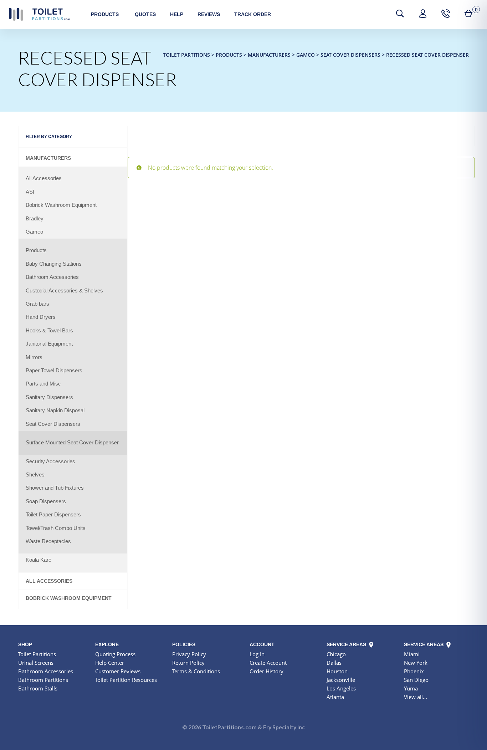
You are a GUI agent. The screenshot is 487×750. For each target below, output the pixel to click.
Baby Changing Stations (54, 264)
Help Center (109, 662)
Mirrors (34, 357)
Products (105, 14)
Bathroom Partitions (43, 679)
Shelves (35, 475)
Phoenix (414, 671)
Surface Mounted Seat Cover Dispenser (72, 442)
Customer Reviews (117, 671)
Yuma (411, 688)
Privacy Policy (189, 654)
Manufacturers (48, 158)
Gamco (34, 232)
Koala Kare (38, 560)
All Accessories (44, 178)
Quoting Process (115, 654)
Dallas (334, 662)
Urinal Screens (35, 662)
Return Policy (188, 662)
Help (176, 14)
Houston (337, 671)
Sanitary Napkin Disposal (55, 410)
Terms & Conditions (196, 671)
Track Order (252, 14)
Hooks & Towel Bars (49, 330)
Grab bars (37, 304)
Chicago (336, 654)
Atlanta (335, 696)
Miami (412, 654)
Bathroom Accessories (52, 277)
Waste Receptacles (48, 541)
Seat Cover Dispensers (53, 424)
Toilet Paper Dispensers (53, 514)
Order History (266, 671)
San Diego (416, 679)
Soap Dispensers (46, 501)
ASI (30, 192)
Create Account (268, 662)
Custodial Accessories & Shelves (64, 291)
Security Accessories (50, 461)
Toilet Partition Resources (126, 679)
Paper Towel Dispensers (54, 370)
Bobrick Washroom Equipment (61, 205)
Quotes (145, 14)
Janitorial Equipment (49, 344)
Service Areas (347, 644)
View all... (415, 696)
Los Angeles (341, 688)
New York (415, 662)
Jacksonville (341, 679)
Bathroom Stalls (37, 688)
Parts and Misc (43, 384)
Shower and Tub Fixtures (55, 488)
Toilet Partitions (39, 14)
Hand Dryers (41, 317)
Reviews (209, 14)
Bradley (34, 218)
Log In (257, 654)
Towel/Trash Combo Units (56, 528)
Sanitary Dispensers (49, 397)
